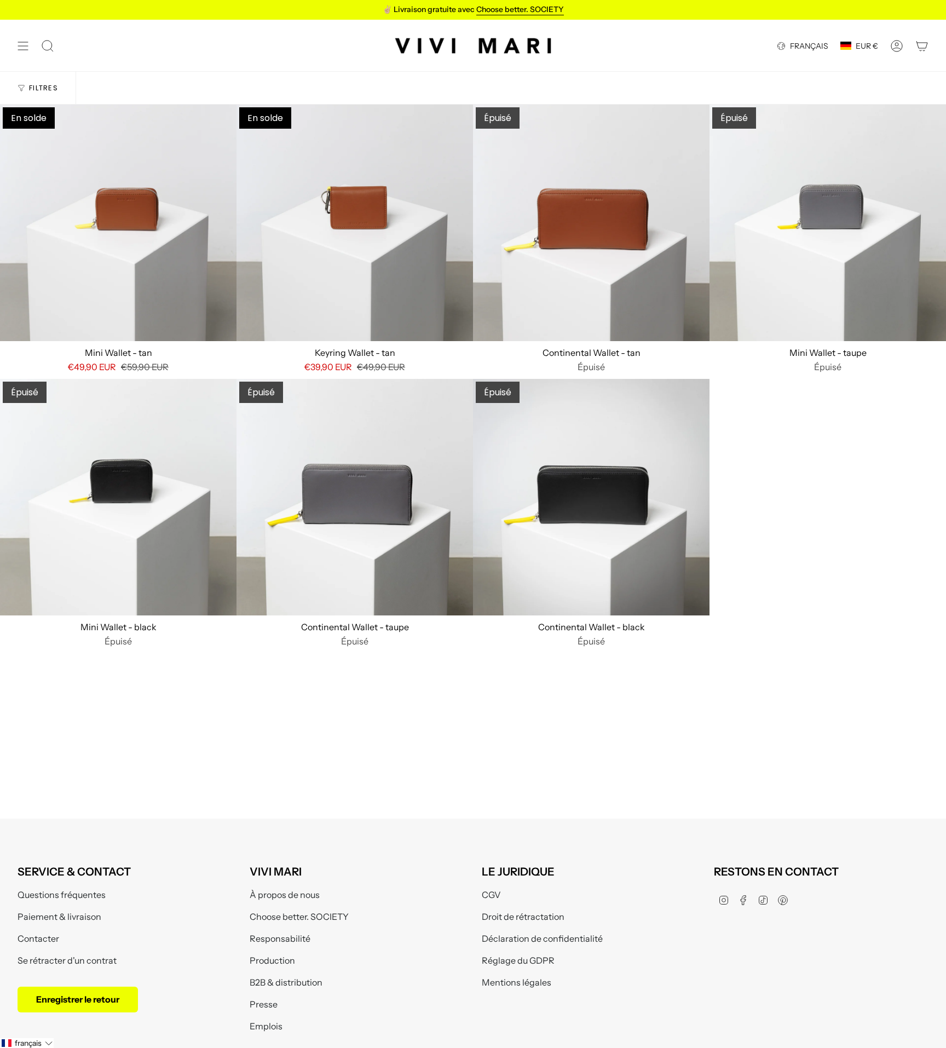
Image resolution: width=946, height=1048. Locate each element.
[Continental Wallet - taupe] (354, 497)
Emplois (266, 1026)
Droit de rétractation (523, 916)
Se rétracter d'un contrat (67, 960)
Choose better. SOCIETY (299, 916)
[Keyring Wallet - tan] (354, 223)
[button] (27, 1043)
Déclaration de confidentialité (542, 938)
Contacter (38, 938)
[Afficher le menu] (23, 45)
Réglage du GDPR (518, 960)
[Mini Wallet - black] (118, 497)
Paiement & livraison (59, 916)
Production (272, 960)
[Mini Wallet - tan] (118, 223)
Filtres (43, 88)
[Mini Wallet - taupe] (828, 223)
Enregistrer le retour (77, 999)
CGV (491, 894)
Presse (264, 1004)
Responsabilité (280, 938)
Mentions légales (516, 982)
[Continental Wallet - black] (591, 497)
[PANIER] (922, 45)
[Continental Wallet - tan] (591, 223)
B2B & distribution (286, 982)
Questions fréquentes (62, 894)
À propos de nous (285, 894)
